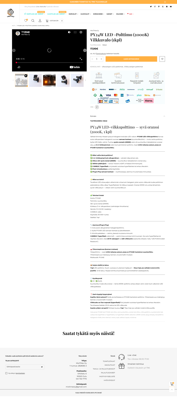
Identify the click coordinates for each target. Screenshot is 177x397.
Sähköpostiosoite (13, 367)
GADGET (109, 14)
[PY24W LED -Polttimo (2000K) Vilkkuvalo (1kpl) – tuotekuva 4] (77, 80)
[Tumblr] (163, 7)
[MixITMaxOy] (10, 13)
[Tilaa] (41, 367)
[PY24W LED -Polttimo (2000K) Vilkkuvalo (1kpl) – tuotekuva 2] (49, 80)
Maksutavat (110, 365)
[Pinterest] (159, 7)
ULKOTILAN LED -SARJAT (56, 14)
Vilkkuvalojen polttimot (133, 67)
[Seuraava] (85, 80)
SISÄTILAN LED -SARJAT (35, 14)
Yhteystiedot (109, 380)
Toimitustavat (109, 361)
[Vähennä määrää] (92, 59)
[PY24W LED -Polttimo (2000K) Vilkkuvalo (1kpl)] (21, 80)
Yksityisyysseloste (107, 376)
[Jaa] (97, 107)
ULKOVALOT (85, 14)
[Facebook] (155, 7)
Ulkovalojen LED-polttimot (112, 67)
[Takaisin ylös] (172, 389)
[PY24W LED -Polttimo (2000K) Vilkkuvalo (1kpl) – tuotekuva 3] (63, 80)
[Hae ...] (32, 20)
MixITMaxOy (94, 30)
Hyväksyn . (16, 373)
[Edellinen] (13, 80)
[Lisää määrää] (101, 59)
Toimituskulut (101, 53)
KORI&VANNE (98, 14)
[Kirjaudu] (40, 20)
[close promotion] (165, 2)
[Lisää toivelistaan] (162, 59)
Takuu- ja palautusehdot (104, 369)
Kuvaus (93, 116)
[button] (14, 50)
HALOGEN (119, 14)
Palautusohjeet (108, 373)
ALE (130, 14)
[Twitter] (151, 7)
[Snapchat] (167, 7)
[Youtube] (171, 7)
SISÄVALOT (73, 14)
